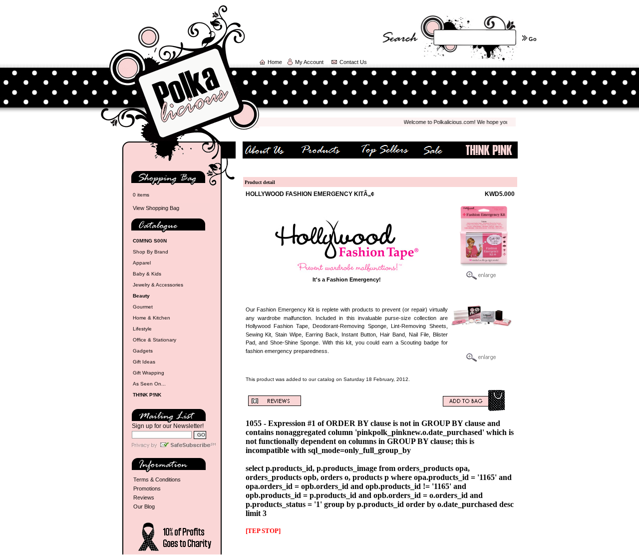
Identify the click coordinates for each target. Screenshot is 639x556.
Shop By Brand (150, 251)
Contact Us (353, 62)
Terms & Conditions (157, 479)
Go (533, 39)
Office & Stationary (154, 339)
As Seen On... (149, 383)
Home (275, 62)
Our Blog (144, 507)
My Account (309, 62)
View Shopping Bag (156, 208)
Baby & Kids (147, 273)
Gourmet (143, 307)
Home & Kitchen (151, 317)
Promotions (147, 489)
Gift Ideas (144, 361)
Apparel (142, 263)
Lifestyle (142, 329)
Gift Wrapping (148, 373)
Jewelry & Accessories (158, 285)
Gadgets (143, 351)
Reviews (143, 497)
